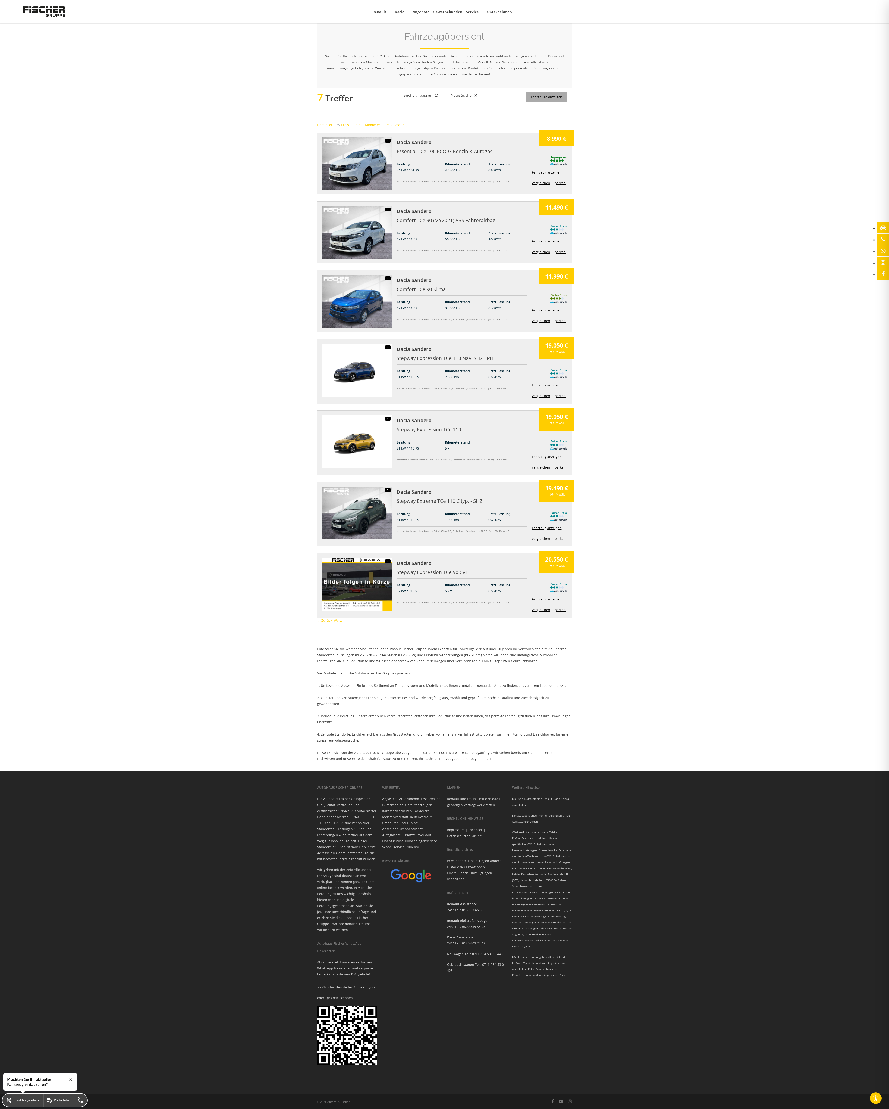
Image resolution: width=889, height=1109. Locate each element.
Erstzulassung (396, 125)
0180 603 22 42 (473, 943)
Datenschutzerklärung (464, 836)
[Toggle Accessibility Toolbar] (876, 1098)
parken (560, 183)
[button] (22, 1100)
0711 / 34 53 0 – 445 (487, 954)
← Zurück (324, 620)
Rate (357, 125)
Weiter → (341, 620)
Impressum (456, 830)
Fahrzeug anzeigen (546, 172)
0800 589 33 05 (473, 926)
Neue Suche (461, 95)
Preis (345, 125)
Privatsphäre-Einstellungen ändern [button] (474, 861)
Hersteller (324, 125)
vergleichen (541, 183)
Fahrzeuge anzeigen (546, 97)
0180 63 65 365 (473, 910)
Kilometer (372, 125)
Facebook (475, 830)
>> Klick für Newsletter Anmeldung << (346, 987)
